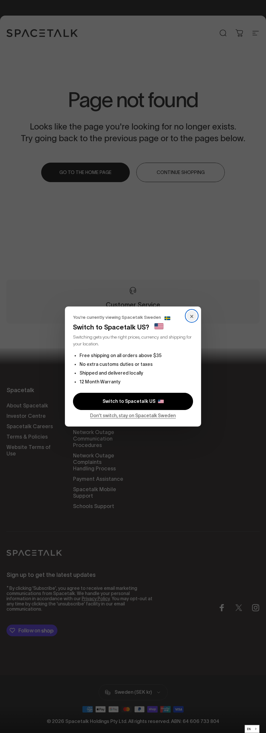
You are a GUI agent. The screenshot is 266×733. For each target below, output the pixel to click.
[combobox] (252, 729)
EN (249, 729)
